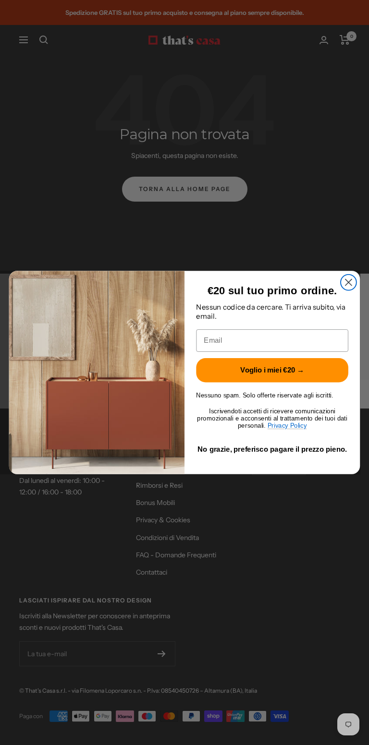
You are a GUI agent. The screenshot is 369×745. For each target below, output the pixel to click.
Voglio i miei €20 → (272, 370)
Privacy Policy (287, 425)
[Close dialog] (349, 282)
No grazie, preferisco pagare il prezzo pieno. (272, 449)
